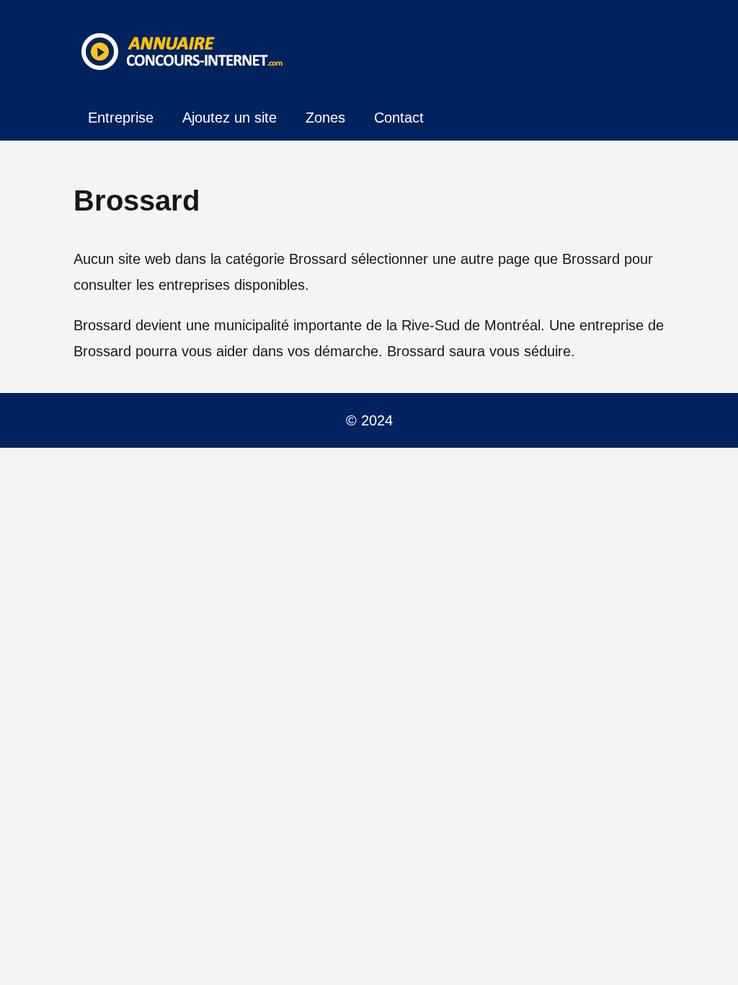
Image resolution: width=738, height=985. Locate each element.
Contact (399, 117)
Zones (325, 117)
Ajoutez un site (229, 117)
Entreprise (121, 117)
